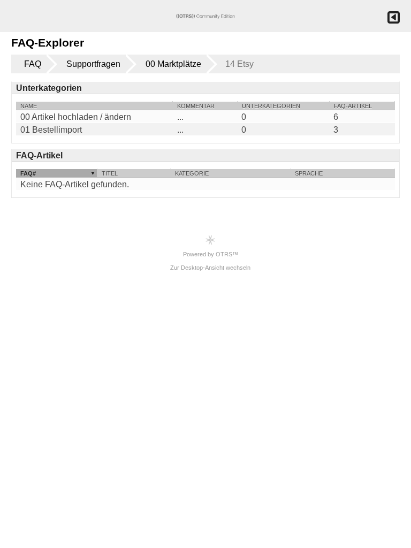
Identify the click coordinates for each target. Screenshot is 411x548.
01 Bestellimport (51, 130)
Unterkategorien (271, 106)
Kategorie (192, 173)
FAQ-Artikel (353, 106)
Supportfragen (93, 63)
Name (28, 106)
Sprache (309, 173)
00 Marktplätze (173, 63)
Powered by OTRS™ (210, 254)
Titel (110, 173)
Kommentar (196, 106)
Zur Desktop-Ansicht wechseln (210, 267)
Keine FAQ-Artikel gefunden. (74, 184)
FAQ (32, 63)
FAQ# (28, 173)
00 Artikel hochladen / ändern (75, 117)
